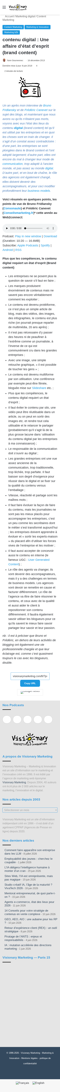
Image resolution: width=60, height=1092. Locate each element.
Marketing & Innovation (37, 27)
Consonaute (12, 208)
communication (12, 163)
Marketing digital (25, 16)
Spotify (45, 245)
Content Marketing (13, 27)
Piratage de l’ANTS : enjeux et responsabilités (23, 938)
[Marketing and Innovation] (18, 7)
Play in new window (28, 236)
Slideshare (39, 388)
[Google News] (30, 692)
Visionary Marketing (14, 782)
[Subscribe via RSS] (48, 719)
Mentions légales (29, 1058)
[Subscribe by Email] (38, 719)
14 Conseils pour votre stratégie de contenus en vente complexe (26, 912)
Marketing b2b (11, 32)
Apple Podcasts (27, 245)
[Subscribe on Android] (27, 719)
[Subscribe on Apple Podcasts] (6, 719)
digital (18, 128)
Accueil (9, 16)
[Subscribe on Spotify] (17, 719)
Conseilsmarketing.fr (18, 213)
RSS (18, 250)
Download (50, 236)
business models (39, 190)
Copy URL (30, 683)
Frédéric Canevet (36, 110)
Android (7, 250)
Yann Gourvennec (15, 60)
